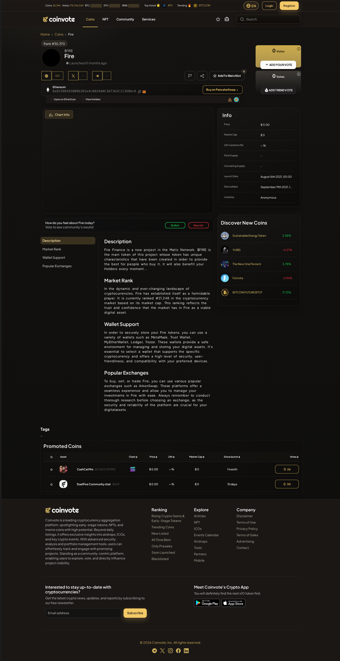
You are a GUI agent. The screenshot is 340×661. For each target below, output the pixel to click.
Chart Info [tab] (62, 114)
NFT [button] (105, 19)
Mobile (199, 560)
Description (51, 240)
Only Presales (162, 546)
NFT (197, 522)
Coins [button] (90, 19)
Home (45, 34)
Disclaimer (245, 516)
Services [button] (148, 19)
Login (269, 5)
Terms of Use (246, 522)
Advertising (245, 541)
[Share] (202, 75)
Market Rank (51, 249)
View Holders (93, 99)
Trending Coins (163, 527)
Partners (200, 554)
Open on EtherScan (65, 99)
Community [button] (125, 19)
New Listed (160, 533)
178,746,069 (76, 5)
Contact (243, 548)
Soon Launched (163, 552)
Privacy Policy (247, 528)
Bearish (198, 225)
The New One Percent (247, 264)
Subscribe (135, 613)
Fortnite (238, 278)
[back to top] (332, 652)
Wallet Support (53, 257)
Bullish (175, 225)
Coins (59, 34)
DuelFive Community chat (94, 484)
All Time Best (161, 540)
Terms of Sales (247, 535)
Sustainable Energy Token (249, 235)
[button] (227, 19)
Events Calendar (206, 535)
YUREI (237, 250)
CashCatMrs (85, 469)
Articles (200, 516)
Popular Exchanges (56, 266)
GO (57, 75)
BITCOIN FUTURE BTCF (247, 292)
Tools (198, 548)
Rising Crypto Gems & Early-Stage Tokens (168, 518)
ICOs (198, 528)
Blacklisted (160, 559)
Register (289, 5)
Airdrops (200, 541)
